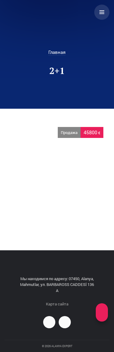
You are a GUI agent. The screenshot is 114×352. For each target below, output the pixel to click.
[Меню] (101, 12)
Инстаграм (65, 322)
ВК (49, 322)
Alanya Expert (29, 12)
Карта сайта (57, 304)
